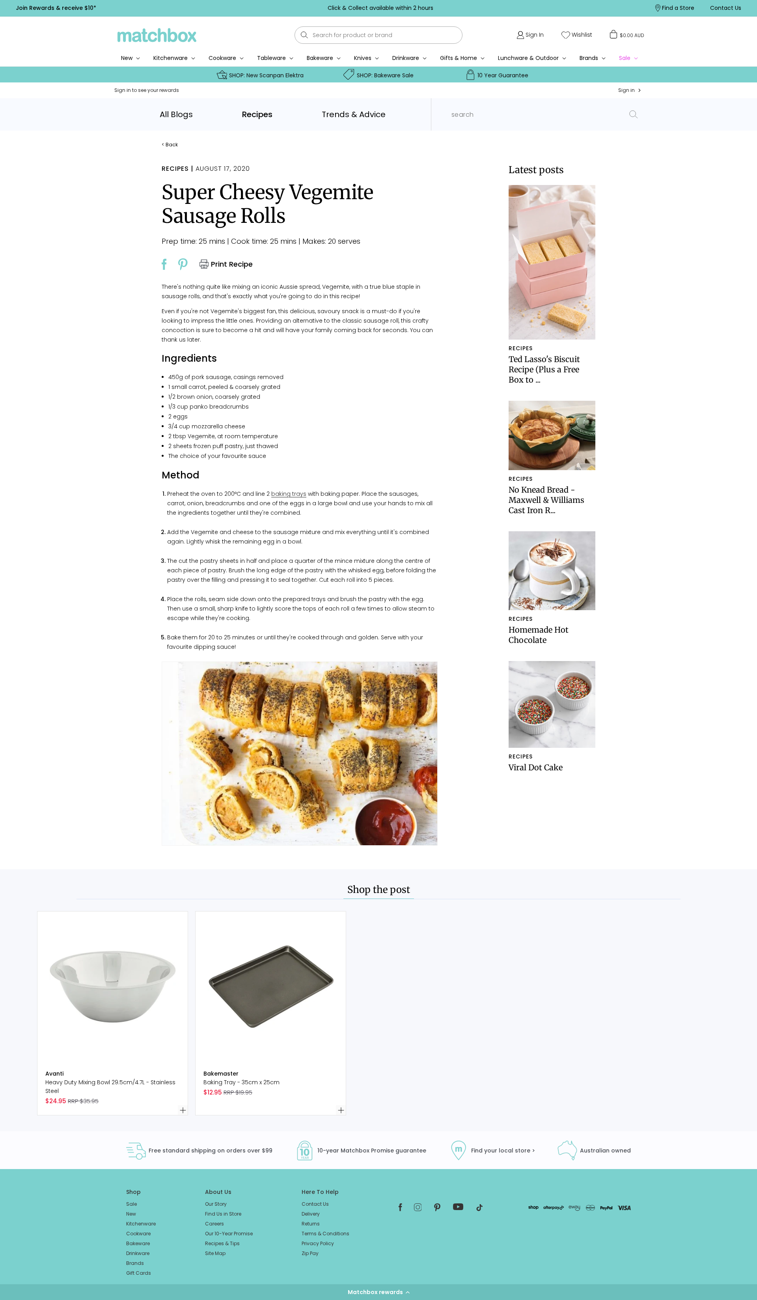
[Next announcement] (559, 7)
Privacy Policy (318, 1243)
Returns (311, 1223)
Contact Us (315, 1204)
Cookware (222, 58)
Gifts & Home (458, 58)
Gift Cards (138, 1273)
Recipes (257, 114)
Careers (214, 1223)
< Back (170, 144)
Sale (131, 1204)
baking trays (288, 494)
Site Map (215, 1253)
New (131, 1213)
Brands (589, 58)
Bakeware (320, 58)
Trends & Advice (354, 114)
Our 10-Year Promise (229, 1233)
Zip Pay (310, 1253)
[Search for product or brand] (304, 35)
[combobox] (378, 35)
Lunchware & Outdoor (528, 58)
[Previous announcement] (200, 7)
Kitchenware (170, 58)
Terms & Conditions (325, 1233)
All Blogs (176, 114)
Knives (362, 58)
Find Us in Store (223, 1213)
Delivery (311, 1213)
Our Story (216, 1204)
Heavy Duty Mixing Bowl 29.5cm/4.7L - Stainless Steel (110, 1086)
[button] (378, 1292)
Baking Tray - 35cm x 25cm (241, 1082)
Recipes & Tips (222, 1243)
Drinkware (405, 58)
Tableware (271, 58)
